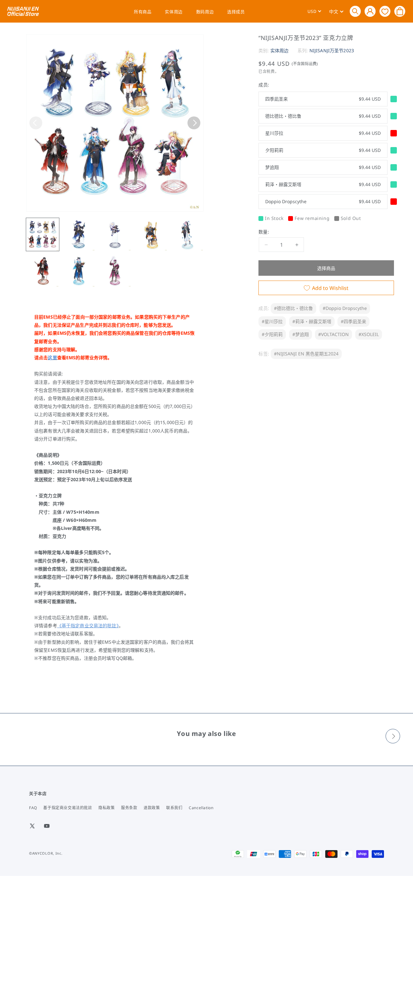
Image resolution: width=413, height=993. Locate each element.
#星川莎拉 (272, 321)
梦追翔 (323, 167)
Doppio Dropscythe (323, 201)
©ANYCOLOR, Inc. (46, 853)
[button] (355, 11)
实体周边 (173, 11)
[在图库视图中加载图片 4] (151, 234)
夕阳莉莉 (323, 150)
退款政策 (152, 807)
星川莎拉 (323, 133)
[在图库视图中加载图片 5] (187, 234)
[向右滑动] (193, 122)
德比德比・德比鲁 (323, 116)
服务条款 (129, 807)
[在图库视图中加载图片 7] (78, 270)
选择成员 (236, 11)
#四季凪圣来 (353, 321)
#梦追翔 (300, 334)
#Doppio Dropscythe (345, 308)
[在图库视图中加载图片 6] (42, 270)
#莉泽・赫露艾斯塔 (311, 321)
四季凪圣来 (323, 99)
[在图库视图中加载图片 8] (114, 270)
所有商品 (142, 11)
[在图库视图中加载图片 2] (78, 234)
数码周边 (205, 11)
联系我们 (174, 807)
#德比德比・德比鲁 (293, 308)
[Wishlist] (384, 11)
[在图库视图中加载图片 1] (42, 234)
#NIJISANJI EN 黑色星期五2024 (306, 354)
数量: (263, 232)
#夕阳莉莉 (272, 334)
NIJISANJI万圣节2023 (331, 50)
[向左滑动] (35, 122)
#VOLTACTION (333, 334)
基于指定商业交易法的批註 (67, 807)
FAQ (33, 807)
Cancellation (201, 807)
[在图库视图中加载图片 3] (114, 234)
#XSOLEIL (368, 334)
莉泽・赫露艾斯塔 (323, 184)
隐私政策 (106, 807)
